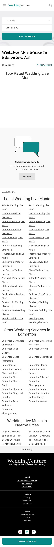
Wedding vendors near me (27, 480)
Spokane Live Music (11, 435)
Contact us (27, 520)
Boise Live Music (37, 443)
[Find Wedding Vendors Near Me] (50, 5)
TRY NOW (27, 176)
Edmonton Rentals (38, 389)
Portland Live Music (11, 443)
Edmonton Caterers (38, 348)
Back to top (27, 449)
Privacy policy (27, 486)
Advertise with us (27, 514)
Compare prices (27, 541)
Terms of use (27, 483)
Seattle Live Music (11, 439)
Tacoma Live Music (38, 439)
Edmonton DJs (9, 364)
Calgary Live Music (11, 431)
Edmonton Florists (38, 364)
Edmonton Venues (38, 401)
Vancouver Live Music (39, 435)
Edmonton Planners (12, 389)
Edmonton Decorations (40, 356)
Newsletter (27, 500)
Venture (19, 5)
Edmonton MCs (9, 377)
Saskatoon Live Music (39, 431)
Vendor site (27, 503)
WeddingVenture (27, 461)
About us (27, 517)
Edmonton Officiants (39, 377)
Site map (27, 497)
